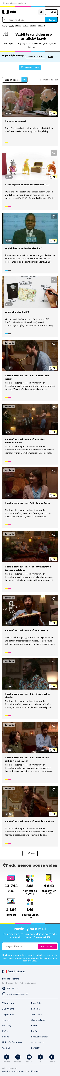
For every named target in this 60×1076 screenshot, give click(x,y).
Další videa (30, 853)
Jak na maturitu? (35, 56)
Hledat (51, 19)
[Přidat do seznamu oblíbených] (54, 89)
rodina (33, 25)
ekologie (41, 25)
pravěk (25, 25)
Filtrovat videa (32, 67)
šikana (18, 25)
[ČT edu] (9, 13)
